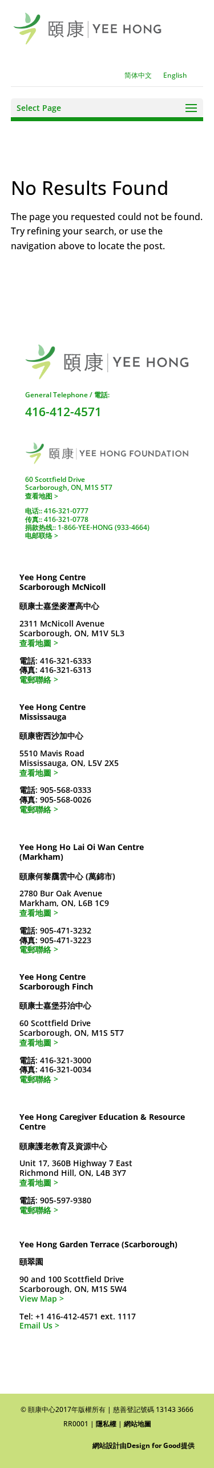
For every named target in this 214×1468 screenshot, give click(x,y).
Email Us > (39, 1325)
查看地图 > (41, 496)
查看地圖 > (38, 642)
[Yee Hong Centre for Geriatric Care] (87, 27)
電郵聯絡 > (38, 679)
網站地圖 (137, 1424)
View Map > (41, 1298)
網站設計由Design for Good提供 (143, 1445)
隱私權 (106, 1424)
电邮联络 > (41, 535)
